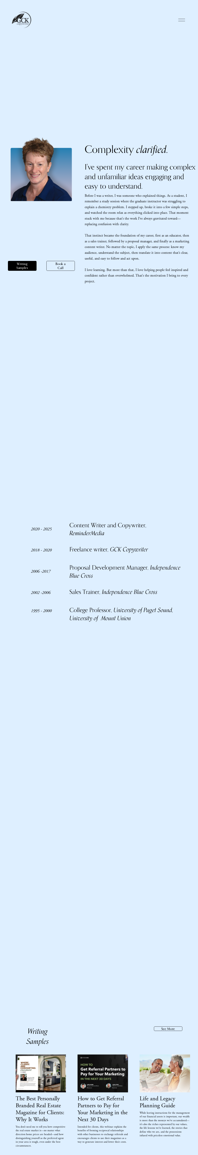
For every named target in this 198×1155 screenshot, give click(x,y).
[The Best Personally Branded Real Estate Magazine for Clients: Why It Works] (41, 1073)
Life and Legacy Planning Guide (157, 1102)
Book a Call (60, 266)
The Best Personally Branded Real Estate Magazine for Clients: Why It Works (40, 1109)
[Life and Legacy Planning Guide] (165, 1073)
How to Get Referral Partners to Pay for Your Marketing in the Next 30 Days (103, 1109)
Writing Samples (22, 266)
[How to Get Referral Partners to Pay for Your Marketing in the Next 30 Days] (103, 1073)
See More (168, 1029)
